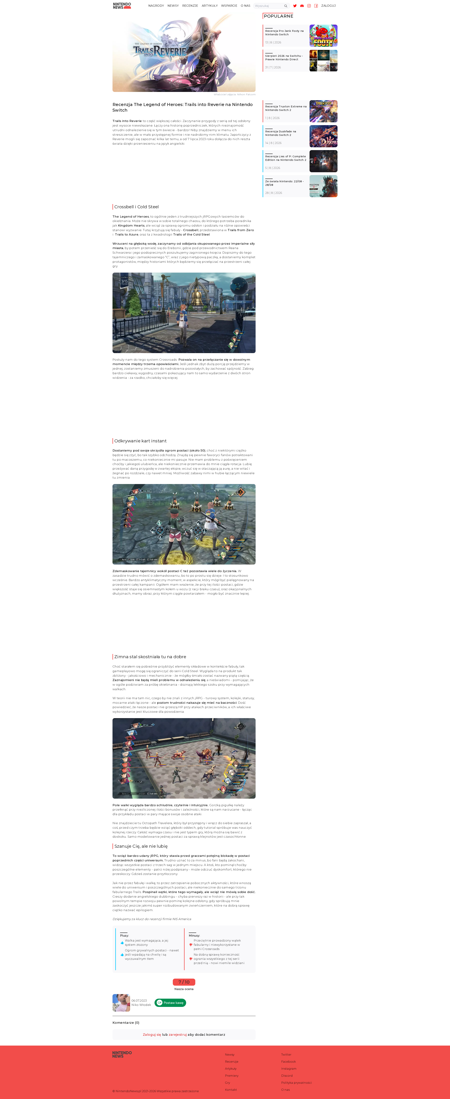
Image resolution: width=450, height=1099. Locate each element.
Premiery (231, 1075)
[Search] (285, 6)
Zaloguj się (152, 1035)
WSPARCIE (229, 5)
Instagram (289, 1068)
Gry (227, 1082)
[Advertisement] (184, 174)
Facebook (288, 1061)
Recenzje (231, 1061)
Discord (287, 1075)
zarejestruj (178, 1035)
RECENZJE (190, 5)
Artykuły (230, 1068)
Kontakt (231, 1089)
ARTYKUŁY (210, 5)
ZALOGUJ (328, 5)
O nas (285, 1089)
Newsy (229, 1054)
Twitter (286, 1054)
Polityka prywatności (296, 1082)
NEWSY (173, 5)
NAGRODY (156, 5)
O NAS (245, 5)
